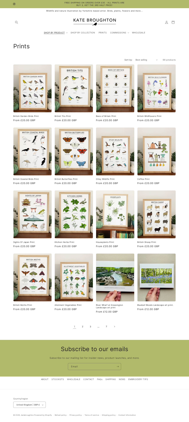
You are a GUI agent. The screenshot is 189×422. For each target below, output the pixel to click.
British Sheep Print (146, 242)
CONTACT (88, 379)
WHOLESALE (73, 379)
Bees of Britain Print (106, 116)
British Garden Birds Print (26, 116)
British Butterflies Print (66, 179)
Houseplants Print (105, 242)
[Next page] (114, 326)
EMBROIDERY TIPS (138, 379)
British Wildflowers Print (149, 116)
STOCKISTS (58, 379)
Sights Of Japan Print (24, 242)
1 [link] (74, 326)
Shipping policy (109, 415)
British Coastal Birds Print (26, 179)
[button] (16, 22)
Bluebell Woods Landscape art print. (155, 305)
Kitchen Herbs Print (64, 242)
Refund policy (61, 415)
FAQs (99, 379)
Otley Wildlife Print (105, 179)
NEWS (122, 379)
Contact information (127, 415)
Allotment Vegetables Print (68, 305)
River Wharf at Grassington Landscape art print (109, 306)
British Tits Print (63, 116)
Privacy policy (76, 415)
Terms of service (92, 415)
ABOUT (45, 379)
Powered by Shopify (43, 415)
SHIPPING (110, 379)
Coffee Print (143, 179)
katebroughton (27, 415)
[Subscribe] (117, 366)
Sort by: (128, 59)
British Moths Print (22, 305)
